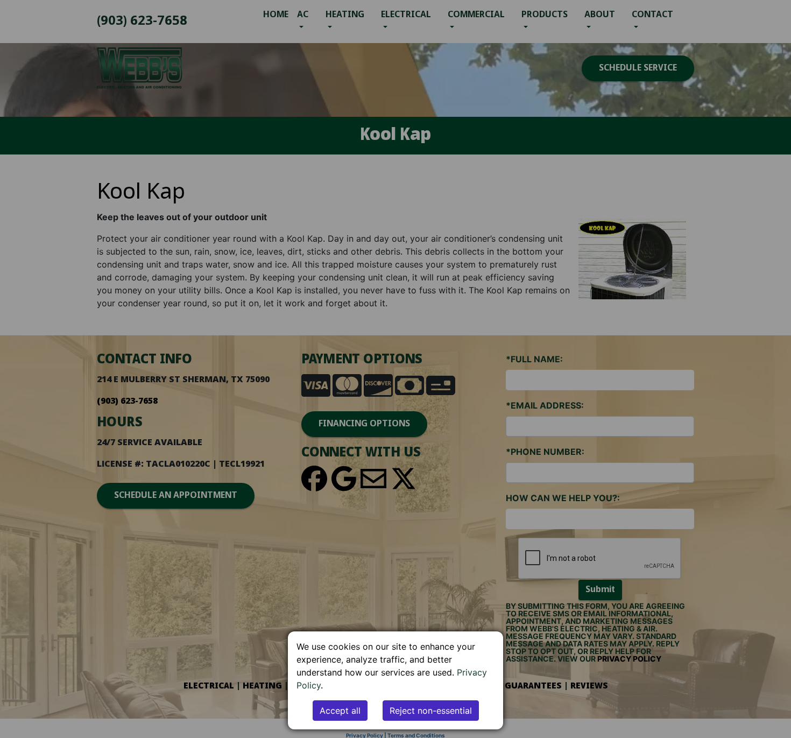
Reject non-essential (431, 710)
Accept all (340, 710)
